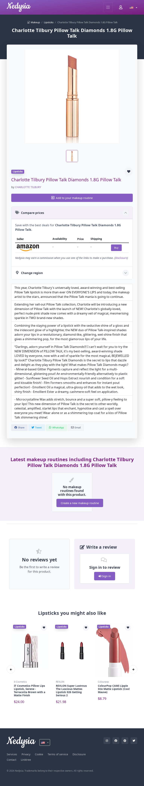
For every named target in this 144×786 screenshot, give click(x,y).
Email (78, 427)
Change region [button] (32, 273)
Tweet (38, 427)
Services (12, 754)
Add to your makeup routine (74, 198)
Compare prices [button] (32, 213)
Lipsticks (48, 22)
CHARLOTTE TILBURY (28, 187)
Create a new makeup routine (80, 503)
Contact (11, 759)
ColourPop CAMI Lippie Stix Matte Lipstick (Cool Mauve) (114, 689)
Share (21, 427)
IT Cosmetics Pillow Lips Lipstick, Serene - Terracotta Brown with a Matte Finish (29, 690)
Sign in (106, 576)
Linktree (26, 759)
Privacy (26, 754)
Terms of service (58, 754)
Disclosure (121, 258)
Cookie (39, 754)
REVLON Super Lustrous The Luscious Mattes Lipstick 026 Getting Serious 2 (71, 690)
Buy (116, 247)
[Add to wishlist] (128, 171)
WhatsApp (58, 427)
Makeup (35, 22)
